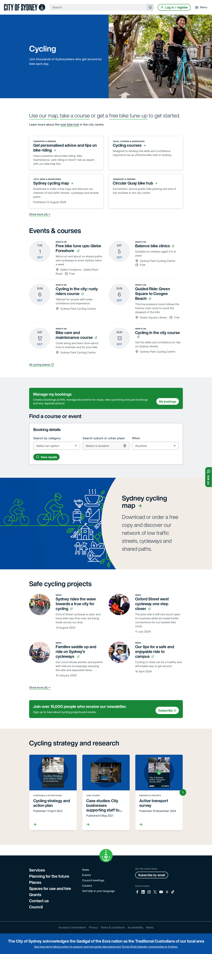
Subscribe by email (151, 875)
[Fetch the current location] (124, 446)
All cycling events (39, 364)
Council (36, 907)
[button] (208, 477)
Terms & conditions (113, 927)
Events (86, 875)
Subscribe (165, 710)
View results (49, 457)
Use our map (43, 115)
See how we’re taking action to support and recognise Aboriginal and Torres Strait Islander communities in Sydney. (106, 947)
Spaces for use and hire (50, 888)
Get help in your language (98, 891)
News (85, 870)
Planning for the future (49, 876)
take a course (75, 115)
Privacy (93, 927)
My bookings (167, 401)
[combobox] (57, 445)
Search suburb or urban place (104, 438)
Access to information (72, 927)
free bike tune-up (128, 115)
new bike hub (69, 124)
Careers (87, 886)
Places (35, 882)
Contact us (39, 901)
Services (37, 870)
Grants (35, 895)
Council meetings (93, 880)
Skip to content (8, 2)
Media (150, 927)
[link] (24, 7)
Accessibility (135, 927)
